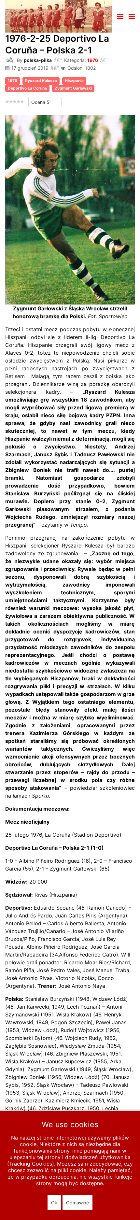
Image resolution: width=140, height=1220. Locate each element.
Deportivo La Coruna (27, 88)
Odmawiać (77, 1202)
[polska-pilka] (10, 60)
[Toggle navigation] (120, 16)
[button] (132, 16)
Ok (54, 1202)
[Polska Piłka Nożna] (58, 15)
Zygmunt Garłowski (73, 88)
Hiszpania (74, 80)
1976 (92, 60)
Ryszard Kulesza (41, 80)
